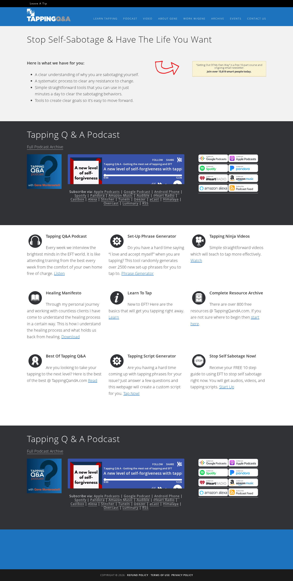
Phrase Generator (137, 273)
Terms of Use (160, 575)
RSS (145, 203)
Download (70, 336)
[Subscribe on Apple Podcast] (243, 161)
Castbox (77, 199)
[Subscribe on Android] (213, 161)
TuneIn (124, 199)
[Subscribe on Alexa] (213, 190)
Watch (196, 260)
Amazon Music (121, 195)
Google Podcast (137, 191)
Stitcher (107, 199)
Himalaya (171, 199)
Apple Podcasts (107, 191)
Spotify (80, 195)
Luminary (130, 203)
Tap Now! (131, 393)
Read (92, 380)
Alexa (92, 199)
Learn (114, 317)
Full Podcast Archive (45, 146)
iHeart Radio (164, 195)
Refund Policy (137, 575)
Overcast (111, 203)
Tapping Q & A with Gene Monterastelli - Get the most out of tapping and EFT (49, 15)
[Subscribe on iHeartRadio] (213, 181)
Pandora (97, 195)
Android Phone (167, 191)
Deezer (140, 199)
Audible (143, 195)
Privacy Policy (182, 575)
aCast (154, 199)
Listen (59, 273)
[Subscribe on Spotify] (213, 171)
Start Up (226, 387)
